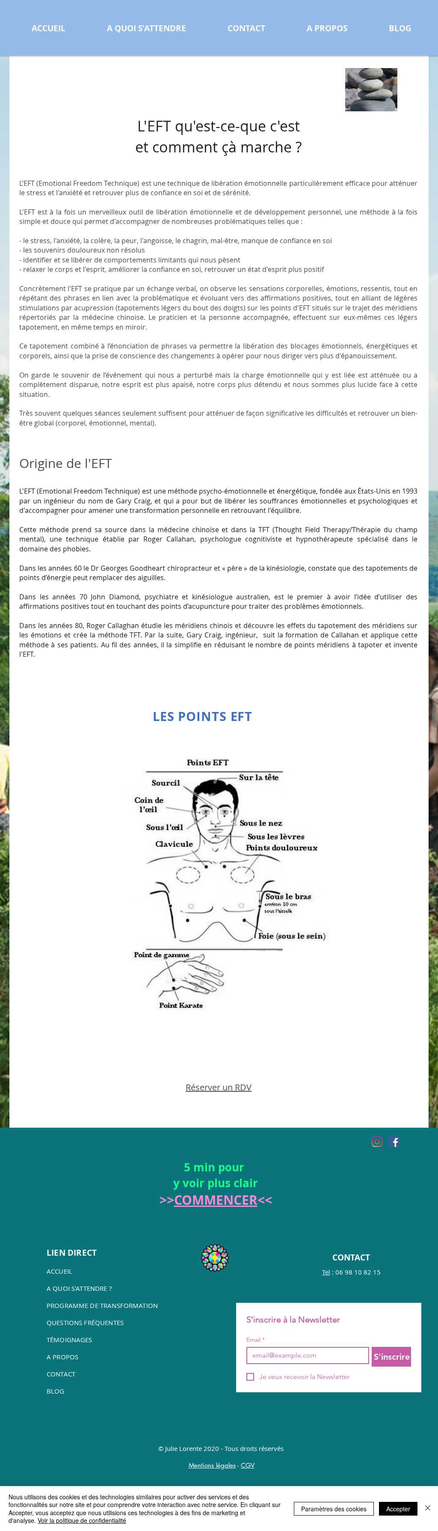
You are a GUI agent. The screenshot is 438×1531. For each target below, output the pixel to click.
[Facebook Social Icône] (394, 1141)
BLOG (56, 1391)
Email (255, 1339)
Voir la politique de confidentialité (82, 1520)
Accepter (398, 1508)
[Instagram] (377, 1141)
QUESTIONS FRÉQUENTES (85, 1322)
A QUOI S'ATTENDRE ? (79, 1288)
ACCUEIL (59, 1271)
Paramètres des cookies (334, 1508)
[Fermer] (428, 1508)
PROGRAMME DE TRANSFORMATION (102, 1305)
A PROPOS (62, 1356)
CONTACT (61, 1374)
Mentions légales (212, 1465)
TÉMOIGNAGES (69, 1339)
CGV (248, 1465)
